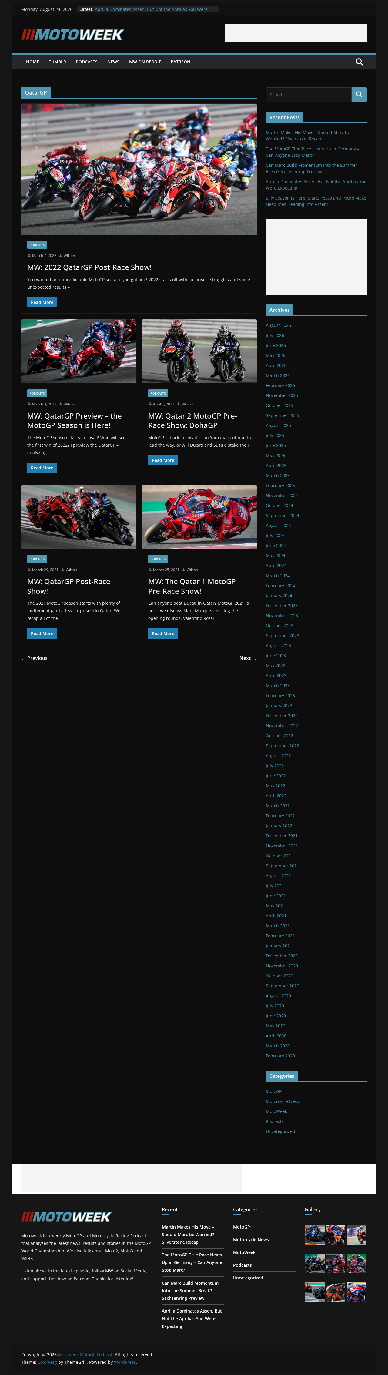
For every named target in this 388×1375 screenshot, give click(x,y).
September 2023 (282, 635)
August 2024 (278, 525)
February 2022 (280, 816)
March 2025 (278, 475)
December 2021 (282, 836)
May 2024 (275, 555)
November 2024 (282, 495)
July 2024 (275, 535)
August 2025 (278, 425)
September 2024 (282, 515)
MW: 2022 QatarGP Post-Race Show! (89, 267)
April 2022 (276, 795)
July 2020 (275, 1006)
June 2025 (276, 445)
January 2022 (279, 826)
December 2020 (282, 956)
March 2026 (278, 375)
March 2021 (278, 926)
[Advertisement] (296, 33)
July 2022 (275, 765)
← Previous (34, 658)
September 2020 (282, 986)
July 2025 (275, 435)
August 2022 (278, 755)
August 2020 (278, 996)
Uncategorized (280, 1131)
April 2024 (276, 565)
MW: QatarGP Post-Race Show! (68, 586)
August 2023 (278, 645)
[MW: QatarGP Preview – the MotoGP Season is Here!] (78, 351)
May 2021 (275, 906)
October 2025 (279, 405)
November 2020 (282, 966)
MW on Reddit (145, 62)
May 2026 (275, 355)
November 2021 (282, 846)
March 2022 (278, 806)
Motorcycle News (283, 1101)
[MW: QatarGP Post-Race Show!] (78, 517)
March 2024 (278, 575)
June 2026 (276, 345)
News (113, 62)
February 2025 (280, 485)
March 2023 (278, 685)
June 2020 (276, 1016)
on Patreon (78, 1279)
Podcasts (87, 62)
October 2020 (279, 976)
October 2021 (279, 856)
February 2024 (280, 585)
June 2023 (276, 655)
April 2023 (276, 675)
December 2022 (282, 715)
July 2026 (275, 335)
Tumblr (57, 62)
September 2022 (282, 745)
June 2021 (276, 896)
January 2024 (279, 595)
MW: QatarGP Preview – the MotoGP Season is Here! (74, 420)
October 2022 (279, 735)
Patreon (180, 62)
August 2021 (278, 876)
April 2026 (276, 365)
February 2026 (280, 385)
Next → (248, 658)
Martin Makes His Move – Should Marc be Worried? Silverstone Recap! (188, 1234)
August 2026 (278, 325)
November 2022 (282, 725)
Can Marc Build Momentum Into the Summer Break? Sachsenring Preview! (190, 1290)
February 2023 (280, 695)
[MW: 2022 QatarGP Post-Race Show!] (139, 169)
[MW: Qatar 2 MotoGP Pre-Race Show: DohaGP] (199, 351)
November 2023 (282, 615)
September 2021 (282, 866)
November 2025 (282, 395)
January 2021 (279, 946)
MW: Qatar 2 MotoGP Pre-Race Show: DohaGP (192, 420)
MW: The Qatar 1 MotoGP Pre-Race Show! (192, 586)
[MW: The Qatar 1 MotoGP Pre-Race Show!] (199, 517)
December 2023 (282, 605)
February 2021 (280, 936)
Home (32, 62)
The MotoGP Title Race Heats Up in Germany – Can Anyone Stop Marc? (192, 1262)
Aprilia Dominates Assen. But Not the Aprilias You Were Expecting (192, 1318)
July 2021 (275, 886)
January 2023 (279, 705)
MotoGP (274, 1091)
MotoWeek (276, 1111)
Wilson (69, 255)
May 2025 (275, 455)
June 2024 (276, 545)
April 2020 (276, 1036)
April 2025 (276, 465)
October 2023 (279, 625)
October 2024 (279, 505)
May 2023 (275, 665)
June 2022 (276, 775)
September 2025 (282, 415)
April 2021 (276, 916)
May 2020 (275, 1026)
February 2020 (280, 1056)
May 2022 (275, 785)
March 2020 (278, 1046)
